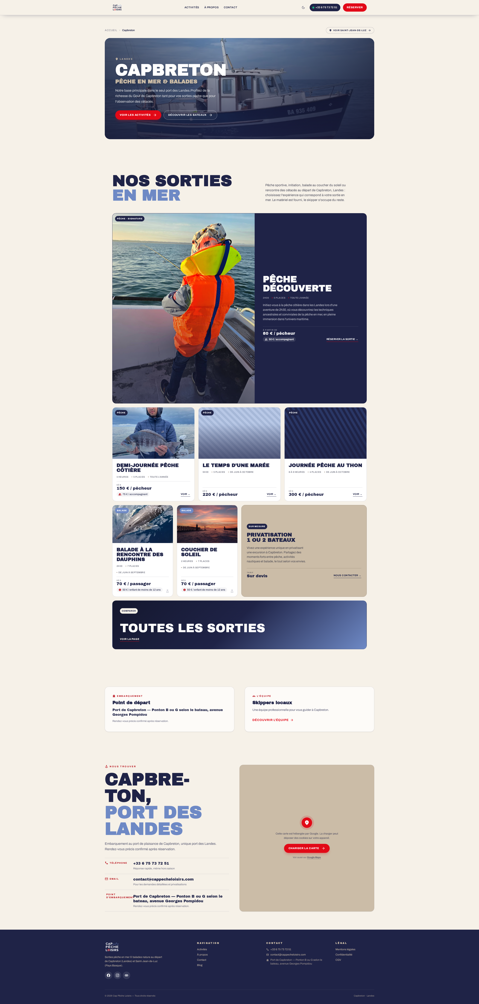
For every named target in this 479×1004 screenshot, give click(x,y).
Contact (230, 7)
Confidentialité (343, 954)
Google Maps (314, 857)
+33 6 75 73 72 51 (280, 949)
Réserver (355, 7)
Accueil (111, 30)
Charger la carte (304, 848)
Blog (199, 965)
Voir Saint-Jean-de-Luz (350, 30)
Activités (191, 7)
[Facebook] (108, 975)
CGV (338, 959)
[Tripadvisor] (126, 975)
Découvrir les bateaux (187, 115)
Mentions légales (345, 949)
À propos (211, 7)
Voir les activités (135, 115)
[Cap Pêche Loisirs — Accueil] (117, 7)
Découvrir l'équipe (270, 720)
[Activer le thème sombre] (303, 7)
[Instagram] (117, 975)
